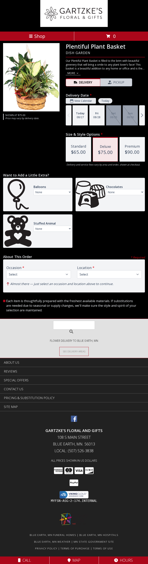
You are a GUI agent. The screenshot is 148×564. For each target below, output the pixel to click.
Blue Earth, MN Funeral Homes (53, 535)
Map (75, 560)
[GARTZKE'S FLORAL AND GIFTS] (74, 26)
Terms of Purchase (75, 548)
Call (26, 560)
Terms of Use (103, 548)
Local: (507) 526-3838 (74, 450)
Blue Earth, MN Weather (52, 541)
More (71, 73)
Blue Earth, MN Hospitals (98, 535)
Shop (39, 36)
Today (105, 101)
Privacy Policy (46, 548)
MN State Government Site (94, 541)
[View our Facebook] (74, 420)
